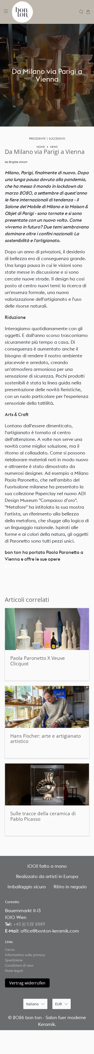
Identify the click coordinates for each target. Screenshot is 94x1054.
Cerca (10, 949)
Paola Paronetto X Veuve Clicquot (37, 661)
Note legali (14, 970)
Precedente (37, 138)
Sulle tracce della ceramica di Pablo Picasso (43, 816)
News (54, 147)
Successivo (57, 138)
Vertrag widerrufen (27, 983)
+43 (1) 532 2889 (29, 924)
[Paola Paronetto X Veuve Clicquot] (47, 629)
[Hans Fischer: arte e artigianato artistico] (47, 707)
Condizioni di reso (19, 965)
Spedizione (14, 960)
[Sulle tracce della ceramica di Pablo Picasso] (47, 784)
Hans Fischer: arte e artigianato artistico (45, 738)
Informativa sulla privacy (25, 955)
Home (41, 147)
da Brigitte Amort (16, 162)
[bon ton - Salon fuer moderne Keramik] (44, 12)
